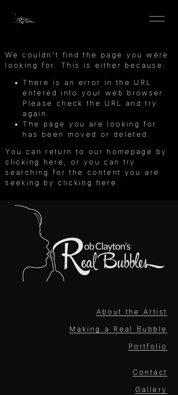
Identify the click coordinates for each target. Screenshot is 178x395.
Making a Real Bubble (118, 329)
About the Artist (132, 311)
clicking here (34, 162)
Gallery (151, 389)
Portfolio (147, 346)
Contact (150, 372)
